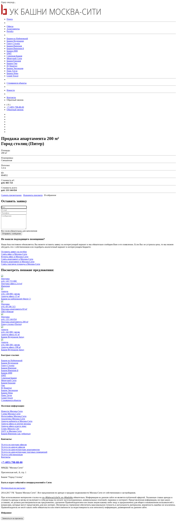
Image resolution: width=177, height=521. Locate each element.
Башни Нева (12, 73)
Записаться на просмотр (12, 518)
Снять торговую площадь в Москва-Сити (20, 264)
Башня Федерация (15, 41)
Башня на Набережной (17, 38)
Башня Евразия (14, 61)
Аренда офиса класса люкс (13, 426)
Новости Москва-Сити (12, 411)
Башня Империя (14, 46)
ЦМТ (9, 53)
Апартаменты (13, 29)
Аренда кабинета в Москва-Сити (16, 421)
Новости (11, 90)
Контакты (11, 97)
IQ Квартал (12, 66)
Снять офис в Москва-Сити (14, 254)
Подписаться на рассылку (13, 488)
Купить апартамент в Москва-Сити (17, 261)
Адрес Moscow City (10, 429)
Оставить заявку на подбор (14, 251)
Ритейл (10, 31)
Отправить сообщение (11, 234)
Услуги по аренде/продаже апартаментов (20, 449)
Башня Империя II (15, 48)
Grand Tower (12, 76)
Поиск (10, 19)
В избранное (50, 195)
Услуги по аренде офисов (13, 447)
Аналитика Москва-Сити (13, 419)
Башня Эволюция (15, 68)
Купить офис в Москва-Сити (14, 256)
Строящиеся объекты (17, 83)
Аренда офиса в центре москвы (16, 424)
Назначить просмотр (33, 195)
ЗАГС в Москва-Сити (11, 431)
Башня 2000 (12, 51)
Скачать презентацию (11, 195)
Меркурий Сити (14, 58)
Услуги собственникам (12, 454)
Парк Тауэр (12, 71)
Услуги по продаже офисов (14, 444)
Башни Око (12, 63)
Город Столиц (13, 43)
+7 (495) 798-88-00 (15, 107)
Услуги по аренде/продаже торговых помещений (24, 452)
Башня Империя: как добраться (15, 433)
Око (3, 385)
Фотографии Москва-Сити (13, 416)
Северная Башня (14, 56)
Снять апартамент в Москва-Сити (17, 259)
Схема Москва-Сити (10, 414)
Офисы (10, 26)
